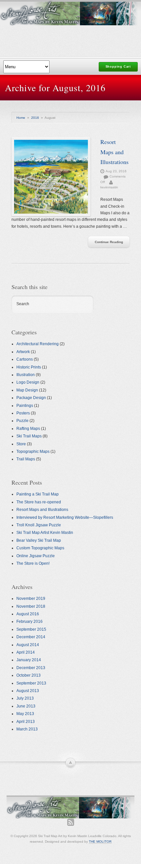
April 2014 (25, 652)
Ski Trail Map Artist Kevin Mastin (44, 532)
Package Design (31, 397)
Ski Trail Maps (29, 436)
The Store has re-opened (38, 502)
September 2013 (31, 683)
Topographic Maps (33, 451)
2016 (35, 117)
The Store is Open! (33, 563)
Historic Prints (28, 367)
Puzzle (22, 420)
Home (20, 117)
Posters (23, 413)
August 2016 (27, 614)
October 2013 (28, 675)
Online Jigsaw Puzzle (35, 556)
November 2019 (30, 598)
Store (21, 444)
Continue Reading (109, 242)
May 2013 (25, 713)
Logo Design (27, 382)
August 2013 (27, 690)
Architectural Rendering (37, 344)
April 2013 (25, 721)
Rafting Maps (28, 428)
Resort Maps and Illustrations (114, 152)
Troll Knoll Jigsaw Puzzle (38, 525)
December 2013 (30, 667)
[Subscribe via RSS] (71, 822)
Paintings (24, 405)
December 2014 (30, 637)
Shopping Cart (118, 66)
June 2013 (25, 706)
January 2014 (28, 660)
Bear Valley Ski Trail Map (38, 540)
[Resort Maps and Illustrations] (51, 176)
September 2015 (31, 629)
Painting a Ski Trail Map (37, 494)
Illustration (25, 374)
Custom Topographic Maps (40, 548)
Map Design (27, 390)
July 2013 (25, 698)
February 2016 (29, 621)
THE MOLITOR (100, 841)
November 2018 (30, 606)
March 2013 (27, 729)
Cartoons (24, 359)
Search (22, 304)
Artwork (23, 351)
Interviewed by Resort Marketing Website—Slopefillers (64, 517)
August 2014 (27, 645)
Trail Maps (25, 459)
